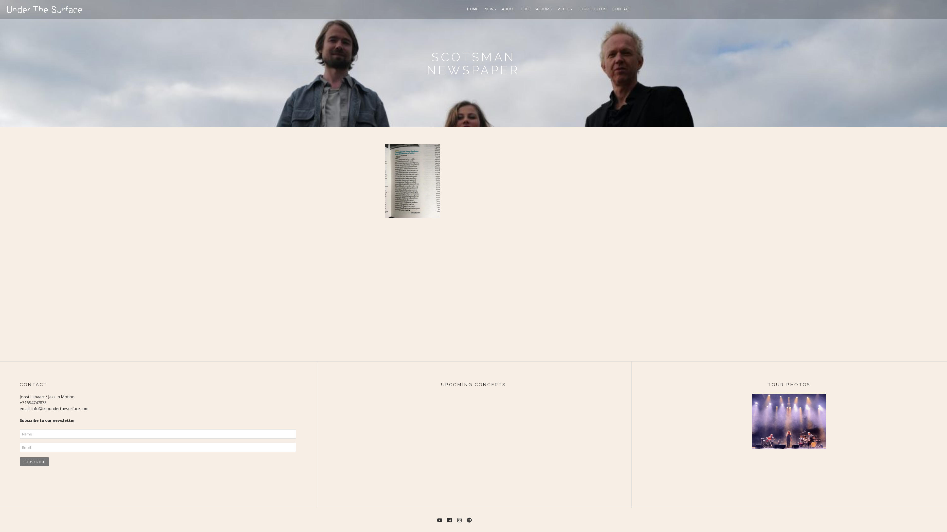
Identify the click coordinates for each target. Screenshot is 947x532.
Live (525, 9)
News (490, 9)
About (508, 9)
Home (473, 9)
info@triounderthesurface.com (59, 408)
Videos (565, 9)
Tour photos (592, 9)
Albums (544, 9)
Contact (621, 9)
